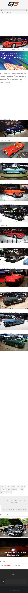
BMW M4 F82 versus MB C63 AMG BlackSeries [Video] (15, 553)
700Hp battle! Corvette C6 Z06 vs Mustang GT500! (14, 509)
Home (2, 12)
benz (7, 486)
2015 (2, 486)
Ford (23, 486)
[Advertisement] (13, 25)
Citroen (18, 486)
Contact (10, 590)
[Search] (26, 10)
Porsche (3, 492)
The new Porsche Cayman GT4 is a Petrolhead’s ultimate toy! (14, 501)
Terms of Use (16, 590)
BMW (12, 486)
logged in (8, 565)
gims (8, 489)
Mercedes (14, 489)
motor (21, 489)
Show (9, 492)
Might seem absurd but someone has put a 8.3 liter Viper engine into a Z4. (15, 533)
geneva (3, 489)
